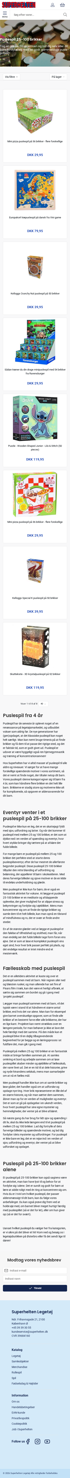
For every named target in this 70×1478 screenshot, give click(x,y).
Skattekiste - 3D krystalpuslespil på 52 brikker (35, 674)
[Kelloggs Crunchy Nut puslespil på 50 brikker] (35, 266)
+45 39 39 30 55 (21, 1327)
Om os (15, 1401)
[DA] (18, 5)
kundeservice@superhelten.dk (30, 1331)
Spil (14, 1378)
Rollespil (17, 1372)
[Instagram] (39, 1441)
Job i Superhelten (22, 1429)
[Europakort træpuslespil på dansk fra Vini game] (35, 190)
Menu (5, 17)
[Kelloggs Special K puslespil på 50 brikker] (35, 570)
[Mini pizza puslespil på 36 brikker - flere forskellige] (35, 114)
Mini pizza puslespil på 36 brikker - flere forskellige (35, 141)
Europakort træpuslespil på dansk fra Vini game (35, 217)
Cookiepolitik (19, 1423)
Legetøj (16, 1355)
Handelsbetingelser (23, 1407)
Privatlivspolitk (20, 1418)
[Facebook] (30, 1441)
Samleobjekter (20, 1361)
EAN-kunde (18, 1412)
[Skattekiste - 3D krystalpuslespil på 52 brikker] (35, 647)
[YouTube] (49, 1441)
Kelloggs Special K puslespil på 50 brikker (35, 598)
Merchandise (19, 1367)
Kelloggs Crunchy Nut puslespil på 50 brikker (35, 293)
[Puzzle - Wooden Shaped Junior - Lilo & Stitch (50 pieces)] (35, 418)
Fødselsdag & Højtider (25, 1383)
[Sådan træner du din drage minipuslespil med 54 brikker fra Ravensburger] (35, 342)
